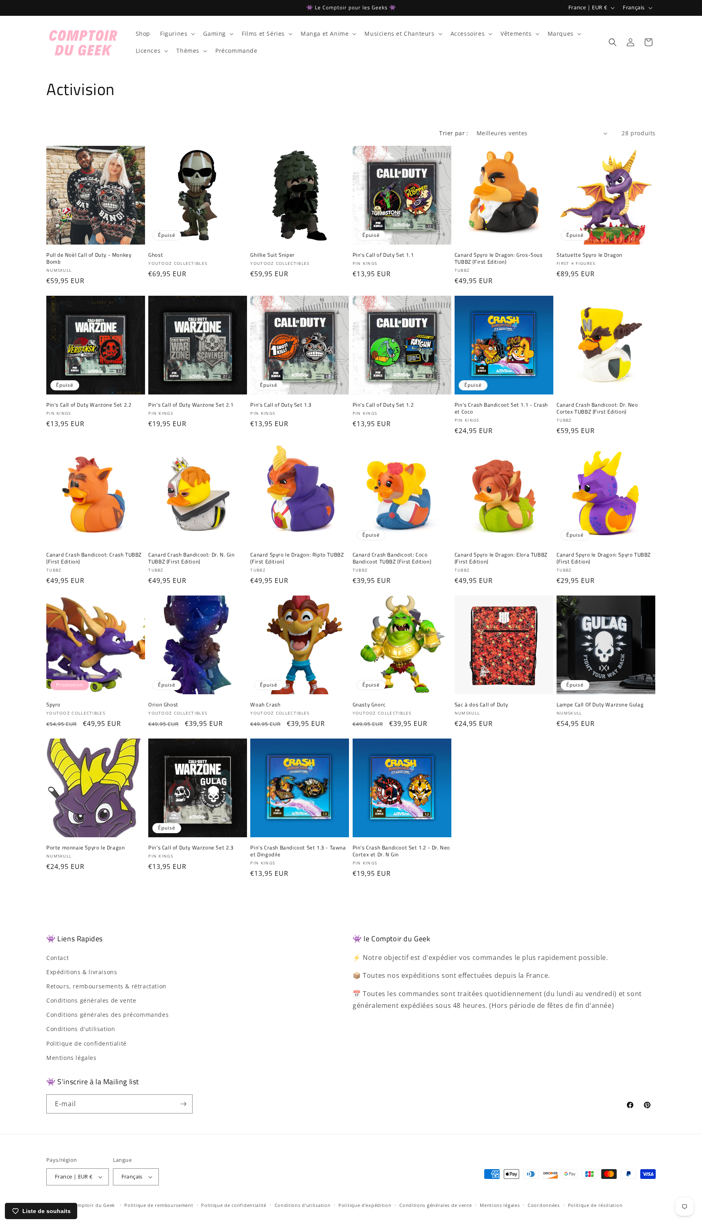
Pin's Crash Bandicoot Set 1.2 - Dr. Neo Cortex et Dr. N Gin (401, 851)
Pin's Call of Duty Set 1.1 (383, 254)
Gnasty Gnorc (369, 704)
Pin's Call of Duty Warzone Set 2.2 (88, 404)
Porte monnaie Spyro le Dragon (85, 847)
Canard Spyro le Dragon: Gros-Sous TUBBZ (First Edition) (499, 258)
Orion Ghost (163, 704)
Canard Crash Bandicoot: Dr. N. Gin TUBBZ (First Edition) (191, 558)
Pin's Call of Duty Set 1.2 (383, 404)
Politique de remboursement (158, 1205)
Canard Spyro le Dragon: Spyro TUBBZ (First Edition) (604, 558)
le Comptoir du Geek (90, 1205)
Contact (57, 958)
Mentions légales (71, 1058)
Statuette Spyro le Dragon (589, 254)
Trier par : (453, 133)
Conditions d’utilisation (303, 1205)
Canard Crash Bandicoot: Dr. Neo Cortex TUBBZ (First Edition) (597, 408)
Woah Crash (265, 704)
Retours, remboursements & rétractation (106, 986)
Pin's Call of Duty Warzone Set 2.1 (190, 404)
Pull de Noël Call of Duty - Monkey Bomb (88, 258)
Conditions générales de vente (91, 1000)
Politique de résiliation (595, 1205)
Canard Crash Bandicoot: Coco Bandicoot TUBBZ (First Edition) (392, 558)
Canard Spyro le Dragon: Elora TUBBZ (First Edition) (501, 558)
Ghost (155, 254)
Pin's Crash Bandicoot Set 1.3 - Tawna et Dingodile (298, 851)
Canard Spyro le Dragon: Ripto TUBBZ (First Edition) (297, 558)
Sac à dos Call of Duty (481, 704)
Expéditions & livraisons (81, 972)
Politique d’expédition (364, 1205)
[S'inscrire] (183, 1104)
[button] (176, 33)
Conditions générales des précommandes (107, 1014)
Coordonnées (544, 1205)
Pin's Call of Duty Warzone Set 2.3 (190, 847)
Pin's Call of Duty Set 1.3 (281, 404)
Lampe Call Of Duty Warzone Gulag (600, 704)
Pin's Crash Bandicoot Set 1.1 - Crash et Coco (501, 408)
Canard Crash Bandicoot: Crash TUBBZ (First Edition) (94, 558)
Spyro (53, 704)
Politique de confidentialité (86, 1043)
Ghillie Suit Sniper (272, 254)
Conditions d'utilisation (80, 1029)
